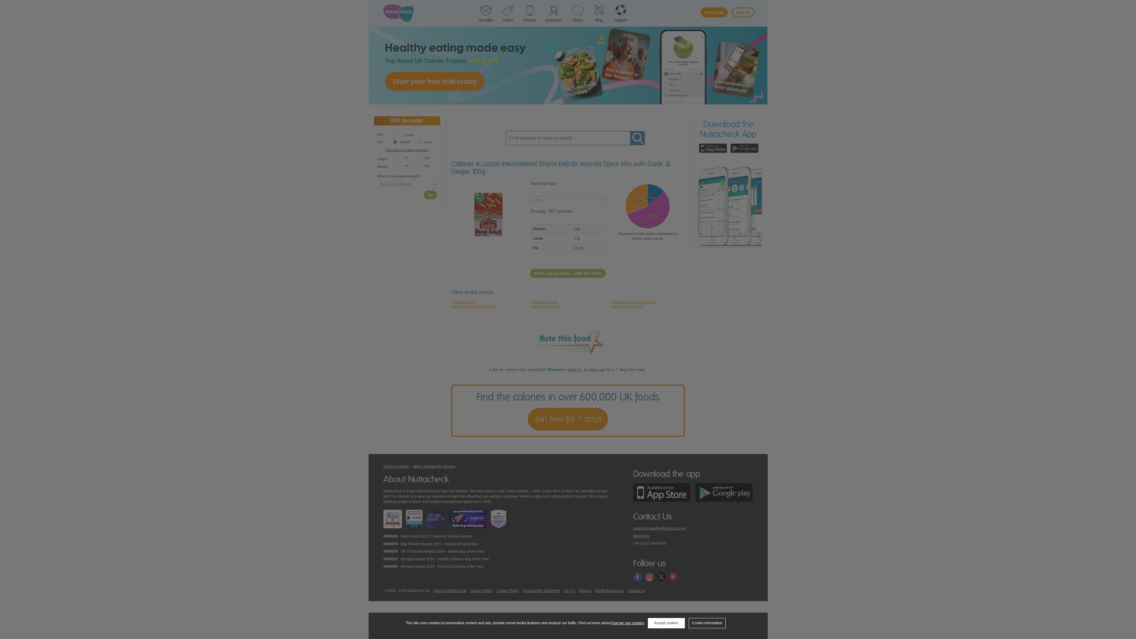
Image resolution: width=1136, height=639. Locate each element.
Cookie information (707, 623)
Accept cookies (666, 623)
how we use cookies (627, 623)
